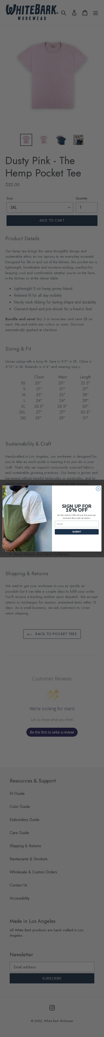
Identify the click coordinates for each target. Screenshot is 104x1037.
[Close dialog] (98, 489)
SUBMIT (76, 531)
